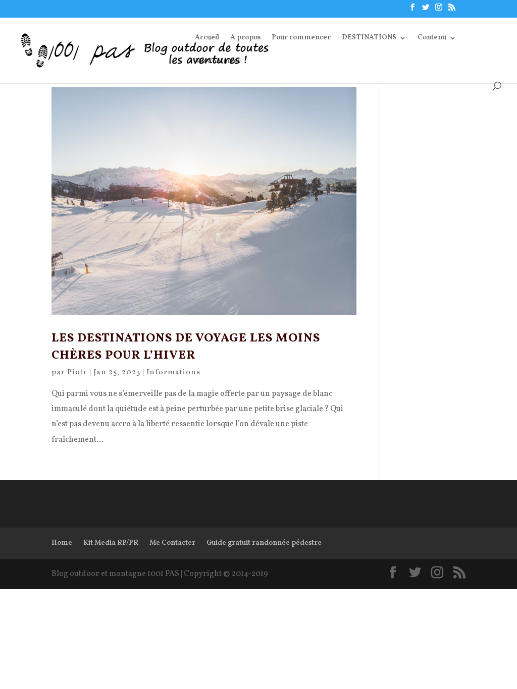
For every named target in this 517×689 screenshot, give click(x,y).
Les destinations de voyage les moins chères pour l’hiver (185, 347)
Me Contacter (218, 62)
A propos (245, 38)
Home (61, 543)
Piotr (77, 372)
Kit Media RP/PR (110, 543)
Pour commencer (301, 38)
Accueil (207, 38)
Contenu (432, 38)
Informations (173, 372)
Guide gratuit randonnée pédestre (264, 543)
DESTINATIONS (369, 38)
